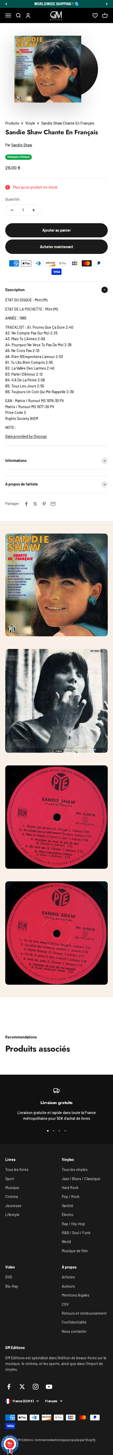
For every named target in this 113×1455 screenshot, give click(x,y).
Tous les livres (16, 1169)
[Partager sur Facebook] (26, 503)
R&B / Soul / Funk (76, 1232)
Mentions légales (75, 1295)
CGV (65, 1304)
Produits (12, 123)
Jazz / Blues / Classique (81, 1178)
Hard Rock (70, 1187)
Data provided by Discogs (26, 436)
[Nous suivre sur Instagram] (35, 1386)
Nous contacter (74, 1331)
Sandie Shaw (21, 145)
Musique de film (75, 1251)
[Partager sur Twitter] (35, 503)
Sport (9, 1178)
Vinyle (30, 123)
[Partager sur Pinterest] (44, 503)
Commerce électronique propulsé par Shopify (65, 1440)
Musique (12, 1187)
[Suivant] (107, 4)
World (66, 1241)
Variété (67, 1205)
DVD (8, 1277)
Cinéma (11, 1196)
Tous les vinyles (75, 1169)
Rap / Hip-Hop (73, 1224)
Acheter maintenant (56, 246)
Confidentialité (74, 1322)
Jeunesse (13, 1205)
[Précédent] (6, 4)
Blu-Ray (11, 1286)
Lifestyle (12, 1214)
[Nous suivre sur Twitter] (22, 1386)
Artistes (68, 1277)
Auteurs (68, 1286)
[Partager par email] (53, 503)
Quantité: (12, 199)
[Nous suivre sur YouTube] (49, 1386)
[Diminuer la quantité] (12, 210)
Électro (67, 1214)
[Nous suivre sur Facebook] (8, 1386)
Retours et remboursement (84, 1313)
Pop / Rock (70, 1196)
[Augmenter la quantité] (33, 210)
